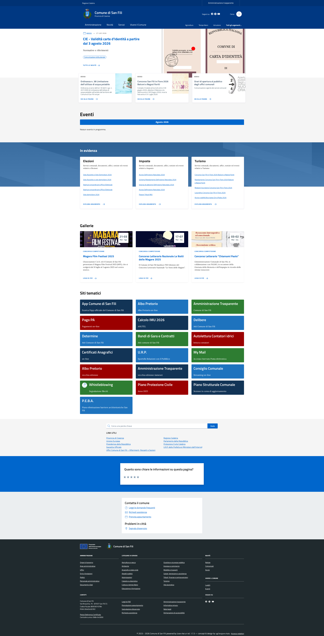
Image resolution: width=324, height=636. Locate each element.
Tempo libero (203, 25)
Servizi (121, 24)
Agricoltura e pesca (129, 562)
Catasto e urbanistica (129, 581)
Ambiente (125, 566)
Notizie (207, 562)
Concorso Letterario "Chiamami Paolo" (217, 256)
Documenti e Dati (86, 584)
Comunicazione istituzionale (94, 57)
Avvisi (207, 570)
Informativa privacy (171, 605)
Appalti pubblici (127, 573)
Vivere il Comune (138, 24)
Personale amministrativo (89, 581)
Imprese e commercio (171, 566)
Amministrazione (93, 24)
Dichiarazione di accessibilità (174, 612)
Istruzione (217, 25)
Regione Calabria (88, 3)
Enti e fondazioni (86, 573)
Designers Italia (224, 633)
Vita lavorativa (169, 584)
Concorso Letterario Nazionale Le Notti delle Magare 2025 (161, 258)
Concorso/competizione (93, 251)
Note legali (167, 609)
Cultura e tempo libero (130, 584)
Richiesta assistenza (129, 612)
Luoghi (207, 585)
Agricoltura (189, 25)
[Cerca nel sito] (239, 14)
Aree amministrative (87, 566)
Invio (212, 426)
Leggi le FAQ (126, 601)
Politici (82, 577)
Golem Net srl (182, 633)
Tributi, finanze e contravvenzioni (176, 577)
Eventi (207, 588)
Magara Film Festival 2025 (98, 256)
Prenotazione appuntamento (132, 605)
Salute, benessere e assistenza (175, 573)
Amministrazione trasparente (221, 2)
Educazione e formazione (131, 588)
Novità (110, 24)
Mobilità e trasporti (171, 570)
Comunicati (209, 566)
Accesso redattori (237, 633)
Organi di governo (86, 562)
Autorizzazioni (127, 577)
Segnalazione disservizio (131, 609)
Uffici (82, 570)
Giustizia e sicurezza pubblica (174, 562)
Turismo (166, 581)
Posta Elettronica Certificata (90, 614)
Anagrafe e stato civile (130, 570)
